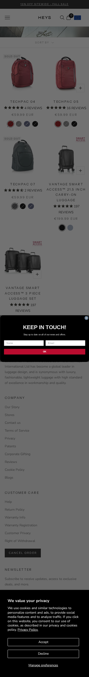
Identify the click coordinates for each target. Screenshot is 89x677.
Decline (43, 653)
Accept (43, 642)
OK (44, 351)
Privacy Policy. (28, 629)
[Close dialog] (86, 317)
